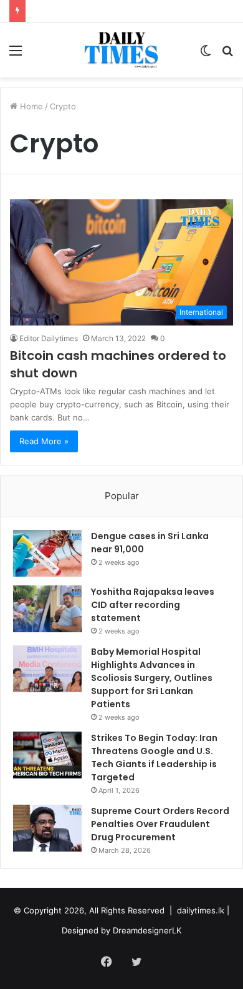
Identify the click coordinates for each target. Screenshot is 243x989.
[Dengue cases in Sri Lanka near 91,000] (47, 553)
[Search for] (227, 55)
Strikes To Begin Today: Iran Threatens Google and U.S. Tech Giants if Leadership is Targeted (154, 757)
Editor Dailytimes (48, 338)
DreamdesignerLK (147, 930)
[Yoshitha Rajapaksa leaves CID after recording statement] (47, 608)
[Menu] (15, 55)
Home (30, 106)
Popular (122, 496)
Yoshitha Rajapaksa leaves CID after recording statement (152, 604)
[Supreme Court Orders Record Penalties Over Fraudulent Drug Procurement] (47, 828)
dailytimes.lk (200, 910)
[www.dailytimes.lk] (122, 50)
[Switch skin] (205, 55)
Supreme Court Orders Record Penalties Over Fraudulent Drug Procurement (160, 824)
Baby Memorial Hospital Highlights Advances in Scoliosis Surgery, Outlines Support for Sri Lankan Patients (151, 677)
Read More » (44, 441)
